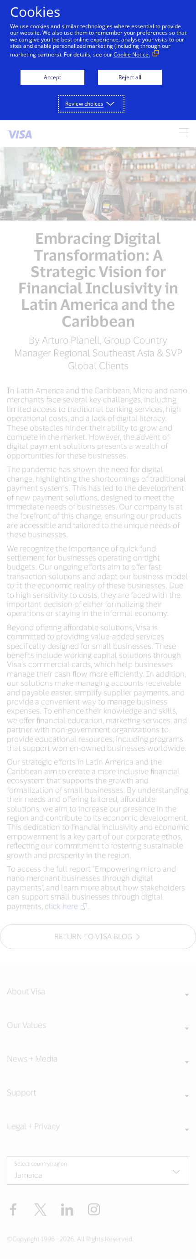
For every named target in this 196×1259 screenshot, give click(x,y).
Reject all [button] (130, 77)
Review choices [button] (84, 104)
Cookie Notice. (131, 54)
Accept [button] (52, 77)
